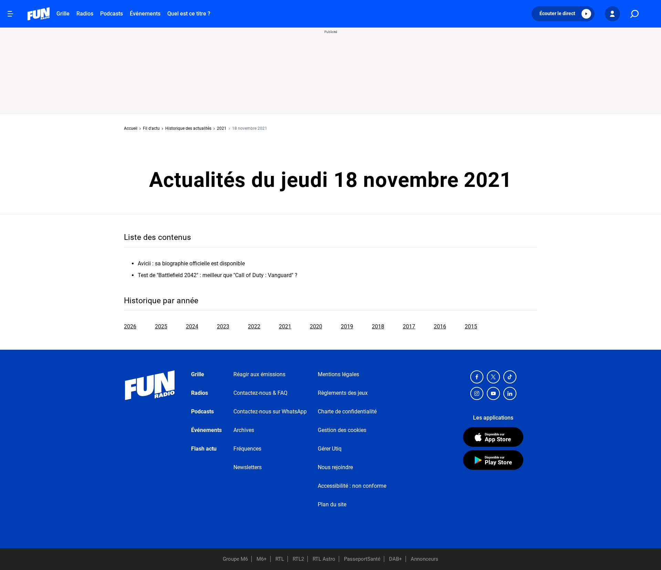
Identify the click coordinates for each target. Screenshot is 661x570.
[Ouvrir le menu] (10, 14)
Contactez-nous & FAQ (260, 393)
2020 (316, 326)
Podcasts (111, 13)
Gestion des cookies (342, 430)
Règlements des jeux (343, 393)
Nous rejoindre (335, 467)
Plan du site (332, 504)
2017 (409, 326)
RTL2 (298, 559)
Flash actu (204, 448)
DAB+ (395, 559)
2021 (222, 128)
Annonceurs (424, 559)
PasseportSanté (362, 559)
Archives (243, 430)
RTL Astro (324, 559)
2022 (254, 326)
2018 (378, 326)
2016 (440, 326)
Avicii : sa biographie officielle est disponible (191, 263)
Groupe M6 (235, 559)
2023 (223, 326)
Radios (84, 13)
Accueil (130, 128)
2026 (130, 326)
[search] (634, 14)
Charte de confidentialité (347, 411)
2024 (192, 326)
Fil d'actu (151, 128)
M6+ (261, 559)
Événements (145, 13)
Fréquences (247, 448)
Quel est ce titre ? (188, 13)
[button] (563, 13)
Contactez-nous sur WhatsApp (270, 411)
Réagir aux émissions (259, 374)
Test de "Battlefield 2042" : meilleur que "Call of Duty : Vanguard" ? (217, 275)
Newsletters (247, 467)
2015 (471, 326)
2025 (161, 326)
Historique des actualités (188, 128)
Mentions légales (338, 374)
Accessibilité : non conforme (352, 486)
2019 (347, 326)
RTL (279, 559)
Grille (63, 13)
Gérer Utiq (330, 448)
